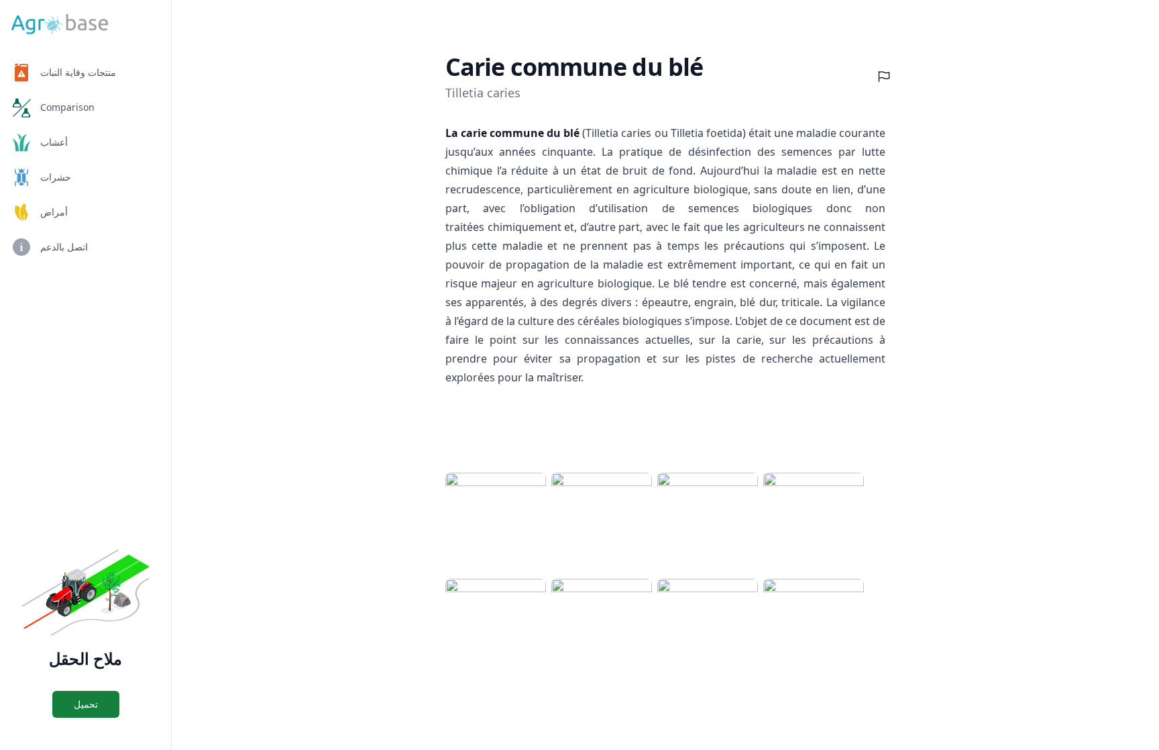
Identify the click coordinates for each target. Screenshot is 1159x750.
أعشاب (54, 142)
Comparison (67, 107)
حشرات (55, 177)
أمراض (54, 211)
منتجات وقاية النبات (78, 72)
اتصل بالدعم (64, 246)
